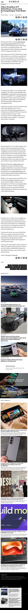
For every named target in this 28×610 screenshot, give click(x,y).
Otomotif (3, 4)
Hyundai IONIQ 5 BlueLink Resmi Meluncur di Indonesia (11, 360)
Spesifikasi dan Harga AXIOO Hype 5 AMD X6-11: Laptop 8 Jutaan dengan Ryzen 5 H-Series (13, 565)
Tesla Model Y (5, 94)
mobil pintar (17, 267)
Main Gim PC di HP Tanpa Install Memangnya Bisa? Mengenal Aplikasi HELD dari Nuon (14, 431)
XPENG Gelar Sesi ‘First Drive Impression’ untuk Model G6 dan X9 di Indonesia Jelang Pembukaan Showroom (13, 339)
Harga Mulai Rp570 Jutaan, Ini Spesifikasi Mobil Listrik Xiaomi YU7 (13, 305)
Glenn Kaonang (5, 15)
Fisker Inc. (15, 265)
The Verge (8, 255)
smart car (13, 269)
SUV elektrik (23, 269)
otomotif (23, 267)
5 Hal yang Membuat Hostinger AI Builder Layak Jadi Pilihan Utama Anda (13, 532)
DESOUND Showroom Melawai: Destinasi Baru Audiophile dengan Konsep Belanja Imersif (13, 498)
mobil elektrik (22, 265)
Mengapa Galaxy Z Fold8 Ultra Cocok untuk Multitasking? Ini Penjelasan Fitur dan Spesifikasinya (12, 464)
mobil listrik (9, 267)
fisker (9, 265)
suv (18, 269)
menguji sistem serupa (17, 171)
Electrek (15, 255)
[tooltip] (16, 17)
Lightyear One (17, 164)
